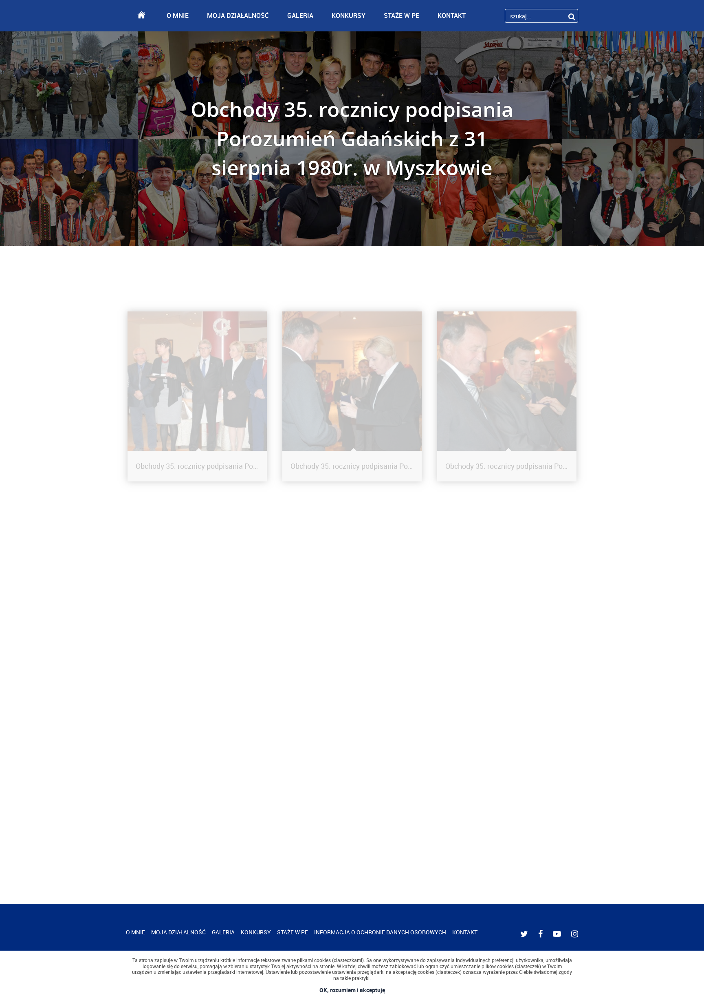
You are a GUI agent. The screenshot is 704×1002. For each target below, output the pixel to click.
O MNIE (178, 15)
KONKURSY (348, 15)
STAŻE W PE (401, 15)
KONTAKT (452, 15)
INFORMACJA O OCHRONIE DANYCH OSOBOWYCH (380, 932)
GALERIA (300, 15)
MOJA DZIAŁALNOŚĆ (238, 15)
